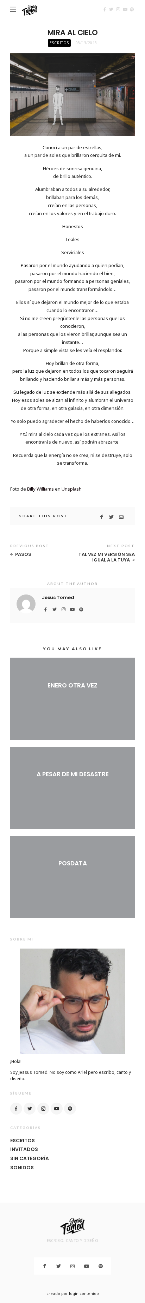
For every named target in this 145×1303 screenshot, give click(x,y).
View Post (72, 696)
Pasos (23, 554)
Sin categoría (29, 1158)
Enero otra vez (72, 685)
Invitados (24, 1149)
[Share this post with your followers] (111, 517)
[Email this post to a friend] (121, 517)
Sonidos (22, 1167)
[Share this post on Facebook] (101, 517)
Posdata (72, 863)
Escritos (59, 42)
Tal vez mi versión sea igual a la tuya (106, 557)
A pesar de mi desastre (73, 774)
